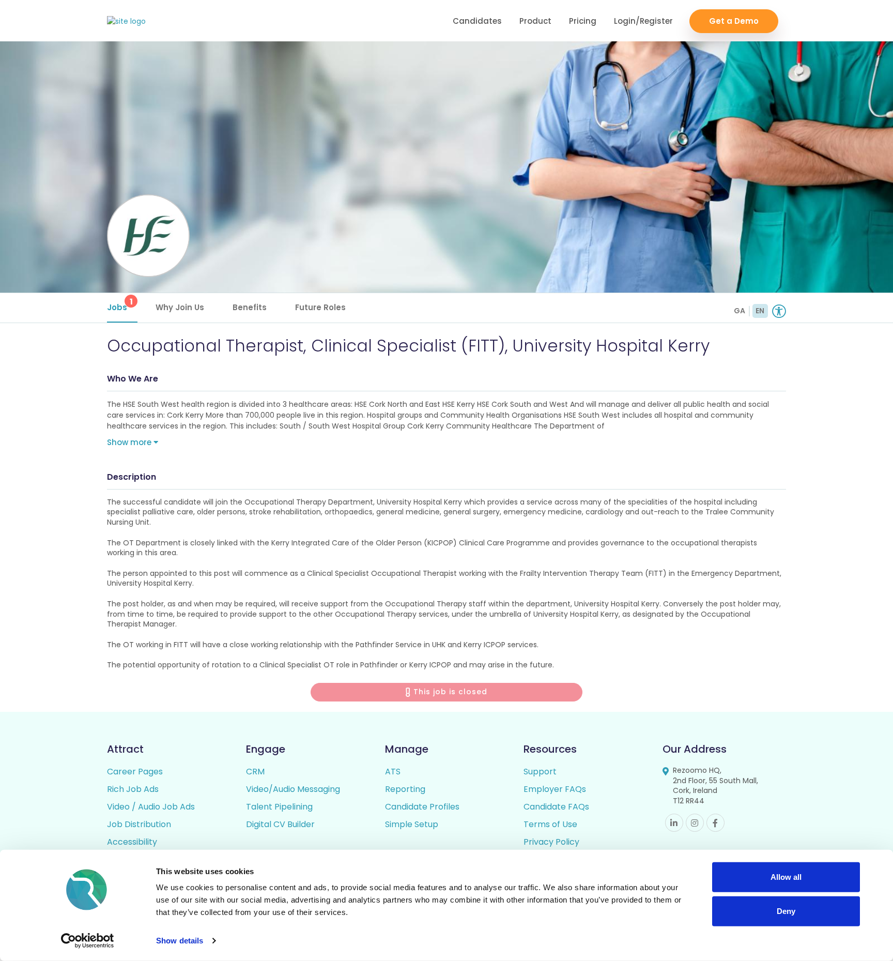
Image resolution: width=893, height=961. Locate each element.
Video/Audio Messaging (293, 789)
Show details (179, 940)
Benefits (250, 307)
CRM (255, 771)
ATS (393, 771)
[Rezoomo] (126, 21)
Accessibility (132, 842)
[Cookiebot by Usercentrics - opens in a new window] (87, 941)
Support (540, 771)
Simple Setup (411, 824)
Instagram (695, 823)
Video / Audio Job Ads (151, 807)
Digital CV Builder (280, 824)
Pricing (582, 21)
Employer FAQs (555, 789)
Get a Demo (734, 21)
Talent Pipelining (279, 807)
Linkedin (674, 823)
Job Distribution (139, 824)
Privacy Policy (551, 842)
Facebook (715, 823)
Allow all (786, 877)
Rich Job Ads (133, 789)
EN (760, 311)
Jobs (120, 304)
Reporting (405, 789)
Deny (786, 910)
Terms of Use (550, 824)
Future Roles (320, 307)
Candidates (477, 21)
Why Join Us (180, 307)
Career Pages (135, 771)
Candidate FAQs (556, 807)
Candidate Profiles (422, 807)
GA (739, 311)
